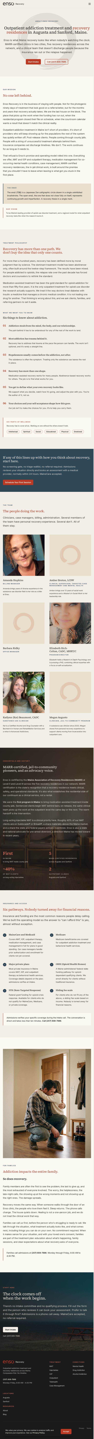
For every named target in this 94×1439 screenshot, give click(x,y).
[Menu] (89, 3)
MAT (51, 1366)
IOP (50, 1374)
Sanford (6, 1401)
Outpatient (53, 1378)
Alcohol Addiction (80, 1374)
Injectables (53, 1370)
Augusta (6, 1398)
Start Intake (33, 62)
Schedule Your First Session (18, 482)
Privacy (81, 1428)
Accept (66, 1431)
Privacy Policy (38, 1433)
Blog (4, 1414)
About (5, 1410)
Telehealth (53, 1382)
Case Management (57, 1386)
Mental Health (78, 1366)
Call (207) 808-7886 (56, 62)
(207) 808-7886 (39, 1253)
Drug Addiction (79, 1370)
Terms (89, 1428)
